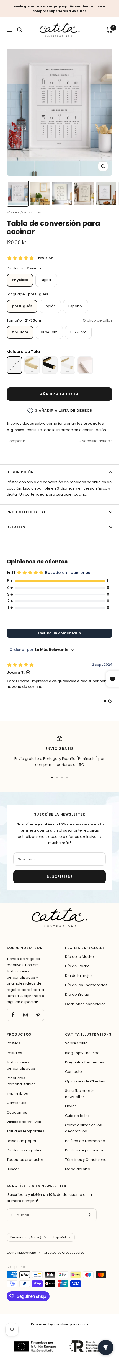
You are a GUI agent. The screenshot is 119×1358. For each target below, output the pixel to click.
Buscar (13, 1169)
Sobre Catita (76, 1043)
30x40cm (49, 332)
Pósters (13, 1043)
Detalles (16, 527)
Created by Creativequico (64, 1252)
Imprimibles (17, 1093)
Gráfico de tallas (97, 320)
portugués (22, 306)
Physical (20, 279)
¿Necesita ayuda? (95, 440)
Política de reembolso (85, 1140)
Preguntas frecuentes (84, 1062)
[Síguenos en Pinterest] (38, 1015)
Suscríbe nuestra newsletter (80, 1093)
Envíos (71, 1106)
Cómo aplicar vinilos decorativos (83, 1128)
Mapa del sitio (77, 1169)
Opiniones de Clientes (85, 1081)
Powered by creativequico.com (59, 1324)
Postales (14, 1052)
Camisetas (16, 1102)
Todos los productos (25, 1159)
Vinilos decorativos (24, 1121)
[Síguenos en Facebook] (13, 1015)
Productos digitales (24, 1150)
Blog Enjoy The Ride (82, 1052)
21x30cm (20, 332)
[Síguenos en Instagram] (25, 1015)
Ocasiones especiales (85, 1004)
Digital (46, 279)
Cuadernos (17, 1112)
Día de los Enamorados (86, 985)
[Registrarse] (88, 1215)
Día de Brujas (77, 994)
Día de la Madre (79, 956)
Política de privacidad (85, 1150)
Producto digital (26, 512)
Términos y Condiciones (86, 1159)
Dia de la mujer (78, 975)
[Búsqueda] (19, 29)
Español (75, 306)
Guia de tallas (77, 1115)
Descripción (20, 472)
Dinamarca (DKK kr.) (25, 1237)
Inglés (50, 306)
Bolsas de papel (21, 1140)
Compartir (16, 440)
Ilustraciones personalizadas (21, 1065)
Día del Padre (77, 966)
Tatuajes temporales (25, 1131)
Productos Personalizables (21, 1081)
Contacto (73, 1071)
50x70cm (78, 332)
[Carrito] (109, 30)
